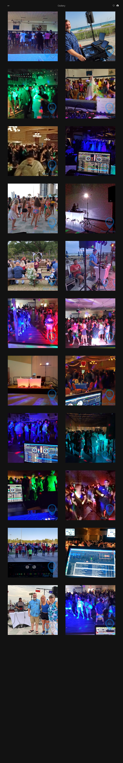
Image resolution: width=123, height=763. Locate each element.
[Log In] (116, 5)
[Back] (10, 6)
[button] (61, 5)
